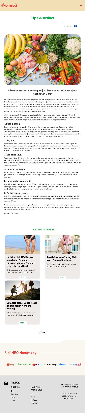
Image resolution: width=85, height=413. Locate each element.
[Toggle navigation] (81, 5)
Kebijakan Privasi (69, 398)
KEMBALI (42, 332)
